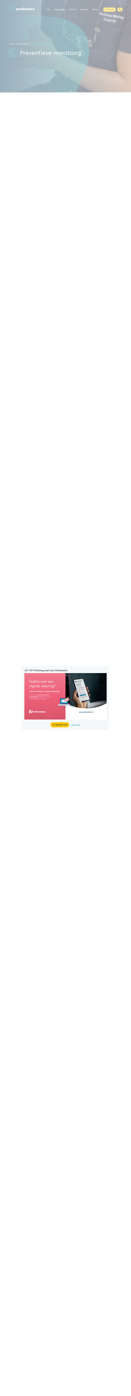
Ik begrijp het (60, 724)
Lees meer (76, 725)
